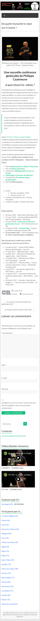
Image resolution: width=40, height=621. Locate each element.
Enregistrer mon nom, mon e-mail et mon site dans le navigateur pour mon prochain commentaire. (19, 405)
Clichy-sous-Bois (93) (10, 542)
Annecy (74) (6, 573)
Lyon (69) (5, 525)
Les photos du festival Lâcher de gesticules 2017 (16, 303)
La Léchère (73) (7, 591)
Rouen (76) (6, 599)
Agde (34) (5, 547)
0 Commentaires (27, 294)
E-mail (4, 378)
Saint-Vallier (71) (8, 577)
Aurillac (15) (6, 564)
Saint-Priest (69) (8, 560)
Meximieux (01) (8, 586)
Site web (5, 389)
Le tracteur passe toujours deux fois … (20, 309)
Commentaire (7, 333)
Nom (4, 365)
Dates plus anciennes (10, 604)
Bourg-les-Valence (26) (10, 529)
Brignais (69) (6, 533)
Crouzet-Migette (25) (10, 516)
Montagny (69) (7, 504)
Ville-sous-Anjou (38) (10, 569)
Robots (14, 294)
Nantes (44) (6, 582)
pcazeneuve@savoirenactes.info (14, 436)
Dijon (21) (5, 551)
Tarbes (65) (6, 520)
